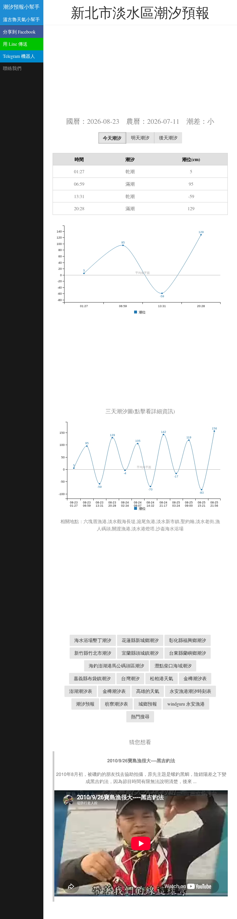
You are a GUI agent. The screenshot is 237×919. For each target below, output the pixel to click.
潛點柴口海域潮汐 (173, 666)
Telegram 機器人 (19, 56)
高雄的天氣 (147, 691)
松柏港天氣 (161, 678)
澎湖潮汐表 (80, 691)
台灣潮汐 (130, 678)
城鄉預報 (147, 704)
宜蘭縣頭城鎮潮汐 (140, 653)
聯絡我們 (12, 68)
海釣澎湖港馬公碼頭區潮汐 (116, 666)
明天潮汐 (140, 137)
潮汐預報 (85, 704)
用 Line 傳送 (15, 44)
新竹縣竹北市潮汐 (92, 653)
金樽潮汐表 (195, 678)
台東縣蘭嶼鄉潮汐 (187, 653)
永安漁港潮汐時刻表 (190, 691)
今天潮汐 (112, 137)
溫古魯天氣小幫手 (21, 19)
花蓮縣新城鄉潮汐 (140, 640)
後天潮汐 (168, 137)
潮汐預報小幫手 (21, 6)
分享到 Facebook (19, 32)
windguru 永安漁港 (186, 704)
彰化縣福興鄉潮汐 (187, 640)
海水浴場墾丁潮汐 (92, 640)
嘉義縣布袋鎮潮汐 (92, 678)
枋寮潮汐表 (116, 704)
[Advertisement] (140, 70)
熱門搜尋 (140, 716)
